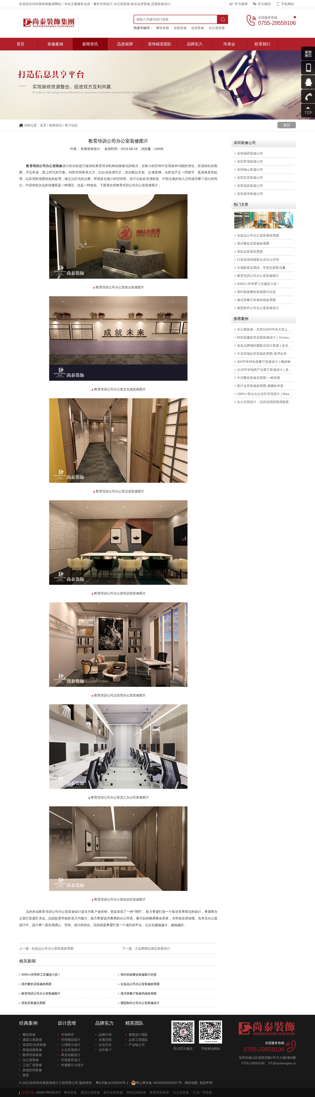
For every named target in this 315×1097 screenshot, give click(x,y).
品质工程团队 (138, 1039)
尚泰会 (229, 44)
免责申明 (205, 1083)
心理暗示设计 (70, 1045)
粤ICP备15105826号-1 (112, 1083)
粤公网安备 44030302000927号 (159, 1083)
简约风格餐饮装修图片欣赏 (139, 974)
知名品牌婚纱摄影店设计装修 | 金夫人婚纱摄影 (270, 345)
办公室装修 (217, 28)
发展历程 (105, 1039)
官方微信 (264, 4)
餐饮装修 (162, 28)
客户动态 (71, 125)
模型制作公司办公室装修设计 (140, 1003)
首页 (20, 44)
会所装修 (197, 28)
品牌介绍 (105, 1034)
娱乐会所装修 (113, 1092)
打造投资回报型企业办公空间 (258, 259)
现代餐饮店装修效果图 (36, 984)
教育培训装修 (32, 1055)
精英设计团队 (138, 1034)
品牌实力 (194, 44)
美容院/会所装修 (34, 1045)
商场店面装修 (32, 1050)
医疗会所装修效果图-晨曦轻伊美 (260, 386)
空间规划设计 (70, 1039)
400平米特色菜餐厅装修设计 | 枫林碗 (264, 361)
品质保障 (125, 44)
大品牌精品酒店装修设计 (152, 948)
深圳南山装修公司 (250, 169)
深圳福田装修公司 (250, 153)
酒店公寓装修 (32, 1039)
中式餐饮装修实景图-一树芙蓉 (258, 378)
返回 (286, 125)
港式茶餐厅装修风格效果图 (139, 993)
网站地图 (191, 1083)
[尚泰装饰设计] (48, 23)
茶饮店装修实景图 (33, 1003)
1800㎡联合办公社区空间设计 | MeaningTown (270, 394)
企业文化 (105, 1045)
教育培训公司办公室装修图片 (40, 993)
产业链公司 (137, 1045)
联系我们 (262, 44)
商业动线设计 (70, 1055)
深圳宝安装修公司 (250, 177)
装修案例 (55, 44)
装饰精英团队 (160, 44)
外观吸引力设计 (72, 1065)
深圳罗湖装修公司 (250, 161)
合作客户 (105, 1050)
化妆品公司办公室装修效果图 (53, 948)
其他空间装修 (32, 1070)
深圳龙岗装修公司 (250, 185)
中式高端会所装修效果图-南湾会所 (262, 353)
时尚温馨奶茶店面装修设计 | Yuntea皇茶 (266, 337)
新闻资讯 (90, 44)
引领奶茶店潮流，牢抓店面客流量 (261, 267)
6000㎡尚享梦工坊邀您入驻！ (41, 974)
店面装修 (180, 28)
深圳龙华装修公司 (250, 194)
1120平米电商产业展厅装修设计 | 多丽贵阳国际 (271, 370)
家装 (26, 1075)
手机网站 (287, 4)
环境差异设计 (70, 1060)
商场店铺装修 (136, 1092)
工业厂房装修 (32, 1065)
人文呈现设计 (70, 1050)
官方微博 (241, 4)
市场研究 (67, 1034)
